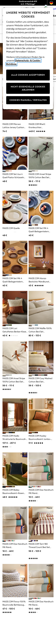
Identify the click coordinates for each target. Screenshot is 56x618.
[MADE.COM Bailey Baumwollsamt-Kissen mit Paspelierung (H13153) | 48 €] (14, 469)
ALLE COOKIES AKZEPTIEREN (28, 75)
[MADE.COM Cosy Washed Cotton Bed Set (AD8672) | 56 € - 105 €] (41, 357)
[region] (28, 58)
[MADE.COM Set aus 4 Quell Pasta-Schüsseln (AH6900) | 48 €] (14, 153)
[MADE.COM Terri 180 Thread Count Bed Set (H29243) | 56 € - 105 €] (41, 523)
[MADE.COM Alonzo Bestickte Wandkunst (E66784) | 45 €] (41, 257)
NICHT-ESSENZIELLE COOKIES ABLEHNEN (28, 88)
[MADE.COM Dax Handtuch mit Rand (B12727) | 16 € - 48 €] (41, 580)
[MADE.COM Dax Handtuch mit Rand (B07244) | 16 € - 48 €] (14, 523)
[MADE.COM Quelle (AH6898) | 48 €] (14, 207)
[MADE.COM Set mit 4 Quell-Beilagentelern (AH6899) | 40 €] (41, 207)
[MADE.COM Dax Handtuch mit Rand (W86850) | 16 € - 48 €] (41, 469)
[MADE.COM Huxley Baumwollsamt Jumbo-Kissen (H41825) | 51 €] (41, 414)
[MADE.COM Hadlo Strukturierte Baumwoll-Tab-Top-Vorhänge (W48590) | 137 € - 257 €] (14, 414)
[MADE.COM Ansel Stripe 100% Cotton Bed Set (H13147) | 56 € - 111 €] (41, 153)
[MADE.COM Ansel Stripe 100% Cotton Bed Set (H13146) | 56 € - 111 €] (14, 357)
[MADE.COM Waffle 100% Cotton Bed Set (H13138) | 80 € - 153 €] (41, 307)
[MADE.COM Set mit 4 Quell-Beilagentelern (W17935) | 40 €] (14, 257)
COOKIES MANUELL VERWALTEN (28, 100)
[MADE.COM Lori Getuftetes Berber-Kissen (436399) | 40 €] (14, 307)
